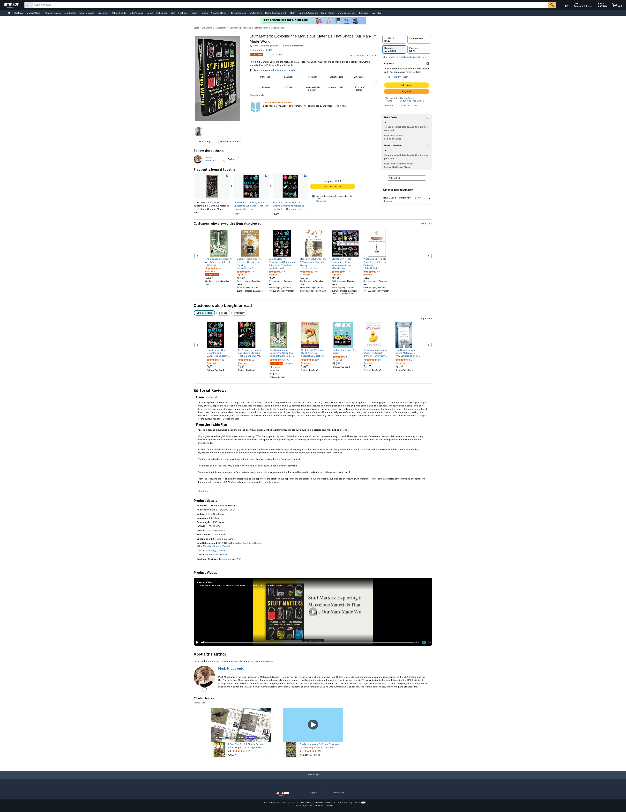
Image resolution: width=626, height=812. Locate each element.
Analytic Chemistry (281, 365)
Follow (231, 159)
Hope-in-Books (407, 98)
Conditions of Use (272, 802)
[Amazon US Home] (282, 793)
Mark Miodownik (261, 45)
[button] (7, 13)
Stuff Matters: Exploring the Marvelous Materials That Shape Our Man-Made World (239, 585)
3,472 (286, 360)
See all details (257, 95)
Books (150, 13)
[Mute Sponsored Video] (267, 738)
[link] (251, 186)
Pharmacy (363, 13)
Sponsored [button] (198, 703)
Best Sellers (70, 13)
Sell (173, 13)
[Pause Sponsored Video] (267, 732)
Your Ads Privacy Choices (348, 802)
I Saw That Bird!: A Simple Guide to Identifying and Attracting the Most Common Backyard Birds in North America (246, 746)
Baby (293, 13)
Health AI (18, 13)
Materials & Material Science (255, 28)
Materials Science (279, 28)
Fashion (182, 13)
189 (317, 360)
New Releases (86, 13)
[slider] (307, 642)
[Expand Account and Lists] (593, 6)
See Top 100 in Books (249, 543)
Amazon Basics (53, 13)
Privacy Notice (289, 802)
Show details (321, 201)
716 (222, 360)
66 (410, 360)
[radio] (394, 39)
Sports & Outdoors (308, 13)
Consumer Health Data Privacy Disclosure (316, 802)
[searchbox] (290, 5)
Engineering (235, 28)
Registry (194, 13)
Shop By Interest (346, 13)
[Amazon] (12, 5)
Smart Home (327, 13)
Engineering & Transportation (214, 28)
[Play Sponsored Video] (313, 724)
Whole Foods (119, 13)
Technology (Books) (214, 550)
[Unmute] (429, 642)
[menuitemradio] (424, 642)
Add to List (394, 178)
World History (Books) (217, 554)
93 (253, 360)
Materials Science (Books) (216, 546)
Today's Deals (136, 13)
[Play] (196, 642)
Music (205, 13)
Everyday (376, 13)
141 (380, 360)
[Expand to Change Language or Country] (569, 6)
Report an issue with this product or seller (274, 70)
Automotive (256, 13)
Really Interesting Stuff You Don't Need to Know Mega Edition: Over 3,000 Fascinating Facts (320, 746)
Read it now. (340, 105)
